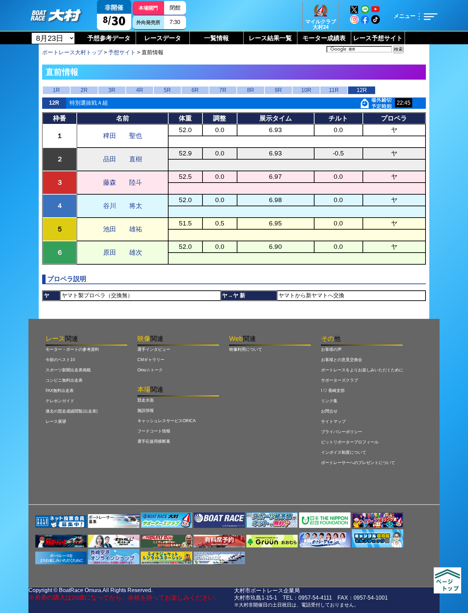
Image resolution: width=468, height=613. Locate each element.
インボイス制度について (343, 452)
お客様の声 (331, 349)
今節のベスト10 (60, 359)
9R (278, 90)
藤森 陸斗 (122, 182)
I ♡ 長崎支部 (333, 390)
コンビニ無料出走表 (64, 380)
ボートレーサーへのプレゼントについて (358, 462)
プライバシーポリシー (341, 431)
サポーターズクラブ (339, 380)
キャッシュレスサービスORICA (166, 420)
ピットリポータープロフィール (350, 442)
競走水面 (145, 400)
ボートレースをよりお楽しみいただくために (362, 370)
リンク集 (329, 400)
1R (56, 90)
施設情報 (145, 410)
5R (167, 90)
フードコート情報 (153, 431)
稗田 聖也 (122, 135)
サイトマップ (333, 421)
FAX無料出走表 (60, 390)
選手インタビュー (153, 349)
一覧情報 (216, 38)
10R (306, 90)
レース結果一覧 (270, 38)
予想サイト (122, 52)
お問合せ (329, 411)
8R (250, 90)
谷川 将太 (122, 205)
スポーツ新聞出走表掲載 (68, 370)
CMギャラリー (150, 359)
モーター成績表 (324, 38)
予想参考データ (109, 38)
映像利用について (245, 349)
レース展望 (56, 421)
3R (111, 90)
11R (334, 90)
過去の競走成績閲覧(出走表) (72, 411)
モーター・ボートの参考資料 (72, 349)
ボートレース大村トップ (72, 52)
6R (195, 90)
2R (84, 90)
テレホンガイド (60, 400)
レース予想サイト (378, 38)
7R (222, 90)
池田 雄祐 (122, 229)
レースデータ (162, 38)
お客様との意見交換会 (341, 359)
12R (362, 90)
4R (139, 90)
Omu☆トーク (150, 370)
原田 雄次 (122, 252)
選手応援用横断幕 (153, 441)
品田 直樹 (122, 159)
